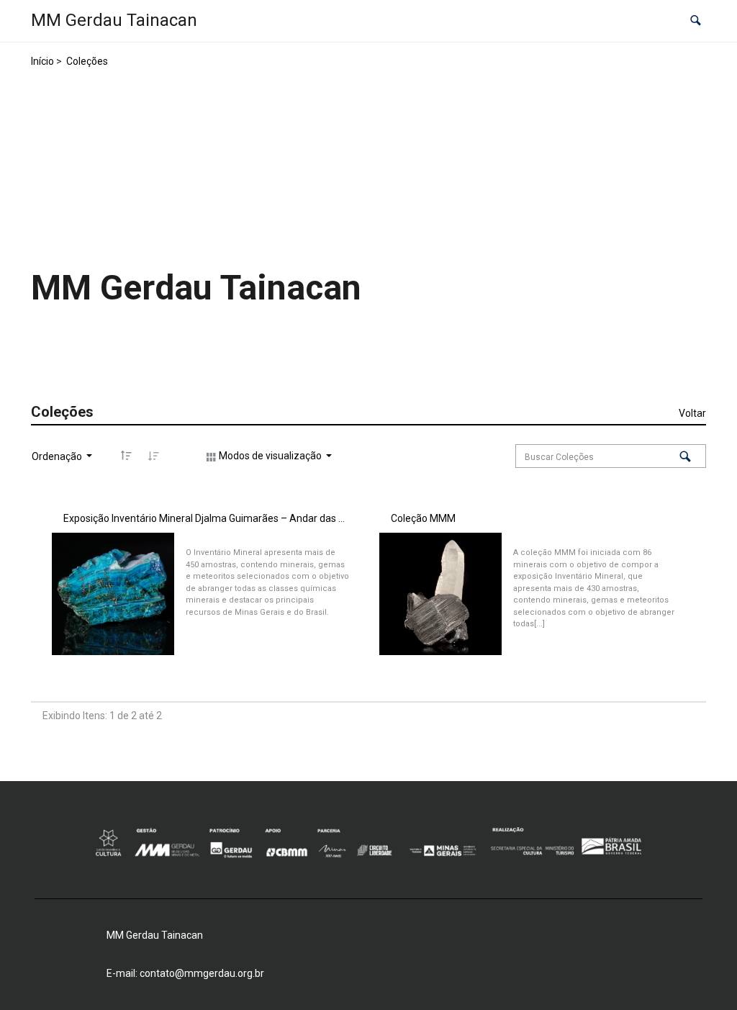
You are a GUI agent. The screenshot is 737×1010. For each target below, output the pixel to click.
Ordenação (58, 456)
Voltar (692, 413)
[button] (695, 21)
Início (42, 61)
